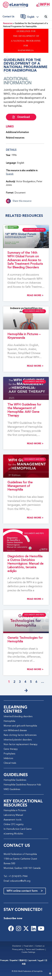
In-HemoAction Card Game (18, 829)
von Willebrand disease (15, 730)
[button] (34, 17)
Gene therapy (11, 749)
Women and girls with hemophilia (20, 726)
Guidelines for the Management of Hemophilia (20, 486)
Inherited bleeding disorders (18, 716)
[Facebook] (11, 928)
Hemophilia (9, 721)
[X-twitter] (26, 928)
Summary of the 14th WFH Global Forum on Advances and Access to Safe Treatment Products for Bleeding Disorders (25, 260)
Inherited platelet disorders (18, 740)
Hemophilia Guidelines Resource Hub (22, 785)
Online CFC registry (14, 824)
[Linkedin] (33, 928)
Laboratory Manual (13, 815)
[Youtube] (41, 928)
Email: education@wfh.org (17, 881)
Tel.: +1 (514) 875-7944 (15, 876)
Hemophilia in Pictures (15, 810)
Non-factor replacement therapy (20, 744)
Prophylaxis (9, 754)
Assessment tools (12, 820)
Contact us (8, 17)
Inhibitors (8, 758)
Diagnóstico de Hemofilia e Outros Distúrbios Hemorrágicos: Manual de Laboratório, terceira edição (25, 564)
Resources (7, 23)
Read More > (35, 295)
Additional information (17, 132)
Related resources (15, 138)
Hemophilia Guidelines (15, 780)
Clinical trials (10, 763)
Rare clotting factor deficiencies (20, 735)
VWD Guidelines (12, 789)
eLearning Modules (13, 834)
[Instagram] (18, 928)
